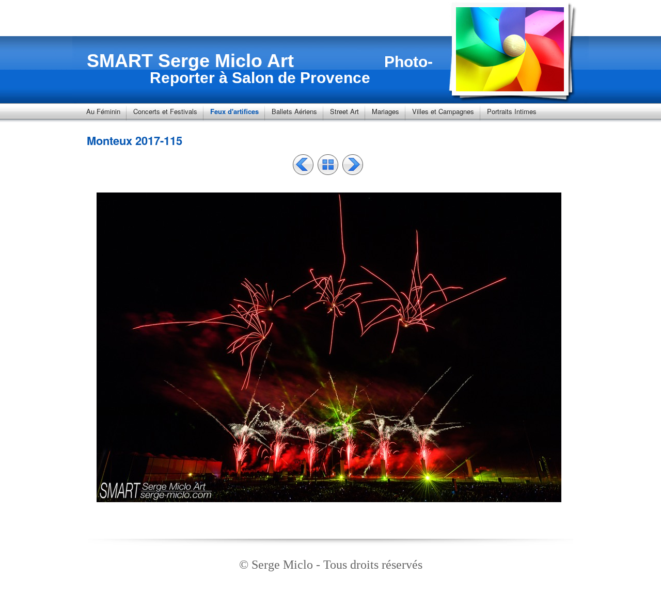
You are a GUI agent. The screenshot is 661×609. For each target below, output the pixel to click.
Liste (328, 164)
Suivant (352, 164)
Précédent (303, 164)
